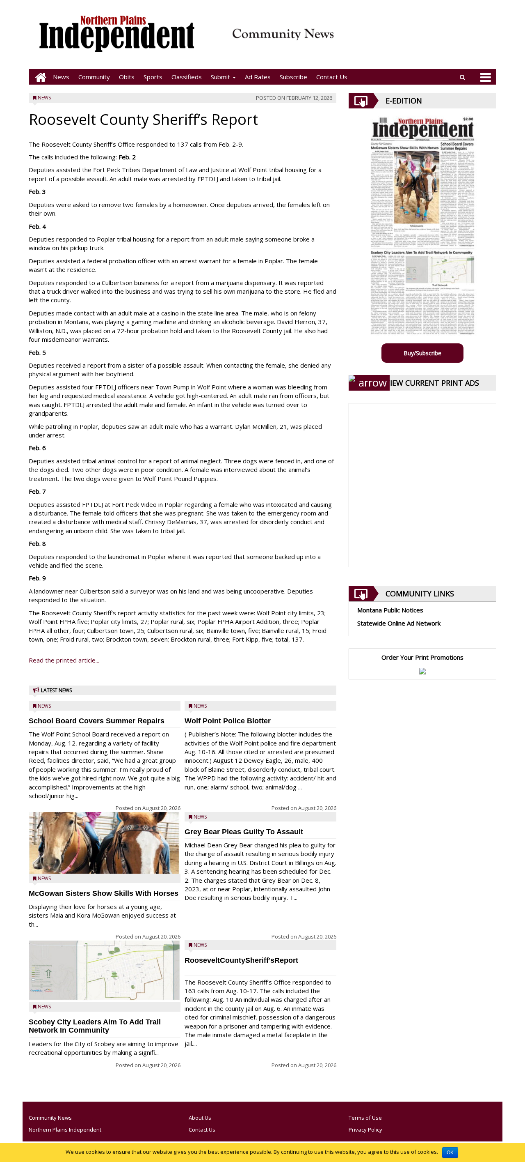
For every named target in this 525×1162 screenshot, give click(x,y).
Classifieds (186, 77)
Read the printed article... (64, 660)
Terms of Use (365, 1117)
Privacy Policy (365, 1129)
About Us (200, 1117)
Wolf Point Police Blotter (228, 721)
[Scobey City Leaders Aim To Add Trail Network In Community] (104, 970)
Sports (153, 77)
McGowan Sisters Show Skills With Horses (103, 893)
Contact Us (331, 77)
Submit (221, 77)
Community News (50, 1117)
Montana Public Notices (390, 610)
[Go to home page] (38, 77)
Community (94, 77)
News (61, 77)
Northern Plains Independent (65, 1129)
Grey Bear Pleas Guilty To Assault (244, 832)
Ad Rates (258, 77)
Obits (127, 77)
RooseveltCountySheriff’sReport (241, 960)
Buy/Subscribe (422, 353)
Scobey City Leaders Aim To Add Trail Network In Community (95, 1026)
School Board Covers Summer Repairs (96, 721)
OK (450, 1152)
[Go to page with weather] (418, 39)
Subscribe (293, 77)
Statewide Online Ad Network (399, 623)
